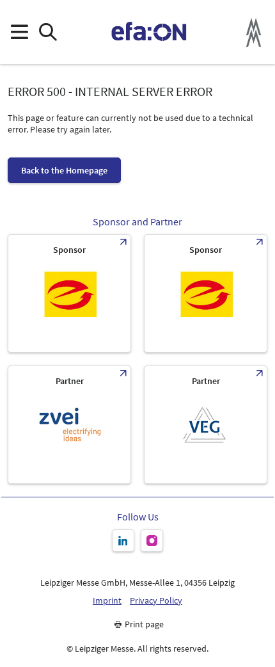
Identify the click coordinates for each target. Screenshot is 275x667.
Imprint (107, 600)
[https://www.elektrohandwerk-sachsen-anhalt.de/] (206, 293)
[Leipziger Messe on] (123, 540)
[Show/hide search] (47, 32)
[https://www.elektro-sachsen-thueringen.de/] (69, 293)
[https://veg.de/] (206, 424)
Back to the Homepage (64, 170)
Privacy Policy (156, 600)
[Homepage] (149, 32)
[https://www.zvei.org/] (69, 424)
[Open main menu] (19, 32)
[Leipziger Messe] (253, 32)
